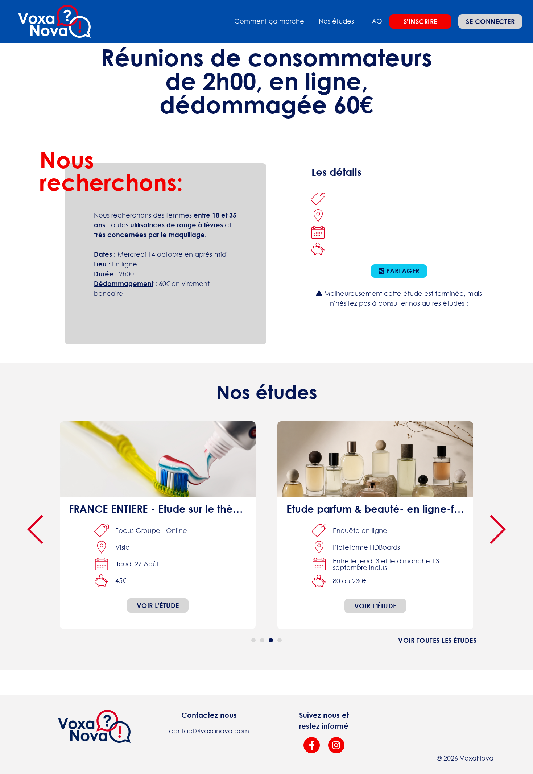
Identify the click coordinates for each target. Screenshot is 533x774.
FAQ (375, 21)
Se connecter (490, 21)
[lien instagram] (336, 745)
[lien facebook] (311, 745)
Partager (402, 271)
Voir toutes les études (437, 640)
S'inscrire (420, 21)
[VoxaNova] (54, 21)
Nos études (336, 21)
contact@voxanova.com (209, 731)
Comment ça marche (269, 21)
